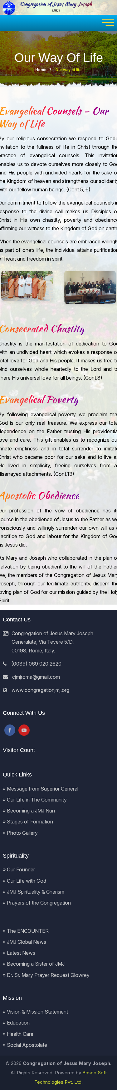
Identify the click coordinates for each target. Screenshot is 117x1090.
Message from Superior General (42, 789)
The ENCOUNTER (27, 931)
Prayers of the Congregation (38, 903)
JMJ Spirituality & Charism (35, 892)
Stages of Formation (29, 821)
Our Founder (20, 869)
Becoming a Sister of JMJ (35, 964)
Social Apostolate (26, 1045)
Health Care (19, 1034)
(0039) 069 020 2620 (36, 664)
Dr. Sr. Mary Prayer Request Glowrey (48, 975)
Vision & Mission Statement (37, 1012)
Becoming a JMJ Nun (30, 810)
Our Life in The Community (36, 800)
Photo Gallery (22, 833)
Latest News (20, 953)
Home (40, 69)
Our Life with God (26, 881)
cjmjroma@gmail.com (36, 677)
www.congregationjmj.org (40, 690)
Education (18, 1023)
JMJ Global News (26, 942)
